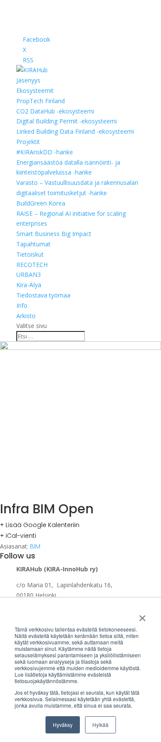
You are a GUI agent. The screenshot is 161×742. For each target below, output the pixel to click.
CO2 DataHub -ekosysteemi (55, 111)
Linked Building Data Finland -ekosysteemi (75, 131)
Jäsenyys (28, 80)
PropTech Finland (40, 101)
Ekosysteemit (35, 90)
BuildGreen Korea (40, 203)
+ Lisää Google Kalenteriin (39, 525)
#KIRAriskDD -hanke (44, 152)
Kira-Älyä (28, 285)
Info (21, 305)
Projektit (28, 142)
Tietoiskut (30, 254)
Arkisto (26, 316)
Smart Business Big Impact (53, 234)
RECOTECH (32, 265)
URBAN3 (28, 274)
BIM (35, 546)
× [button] (142, 615)
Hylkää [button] (100, 724)
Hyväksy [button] (63, 724)
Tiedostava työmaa (43, 295)
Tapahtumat (33, 244)
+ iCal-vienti (18, 535)
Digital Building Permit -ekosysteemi (66, 121)
